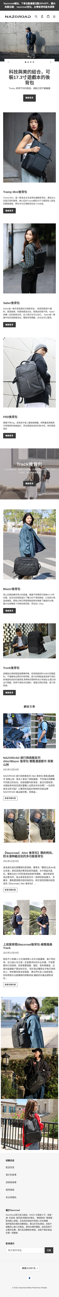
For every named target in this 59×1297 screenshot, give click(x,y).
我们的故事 (11, 1175)
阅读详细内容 (10, 798)
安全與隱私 (11, 1197)
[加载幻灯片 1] (25, 62)
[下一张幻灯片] (51, 62)
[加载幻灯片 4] (33, 62)
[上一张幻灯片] (8, 62)
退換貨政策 (11, 1182)
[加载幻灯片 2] (28, 62)
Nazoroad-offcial (25, 1288)
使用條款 (10, 1190)
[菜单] (54, 16)
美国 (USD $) (28, 1268)
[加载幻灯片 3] (31, 62)
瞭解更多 (29, 98)
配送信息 (10, 1167)
